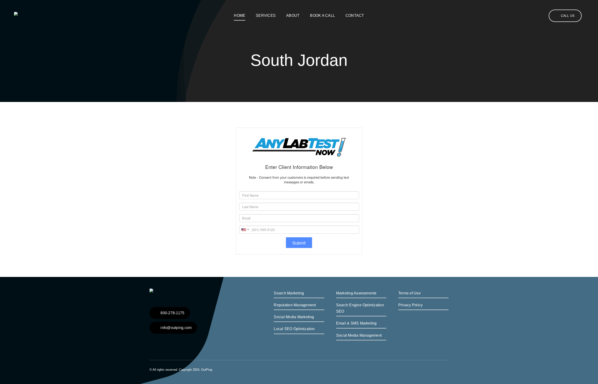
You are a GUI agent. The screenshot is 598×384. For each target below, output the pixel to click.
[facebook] (439, 369)
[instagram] (447, 369)
